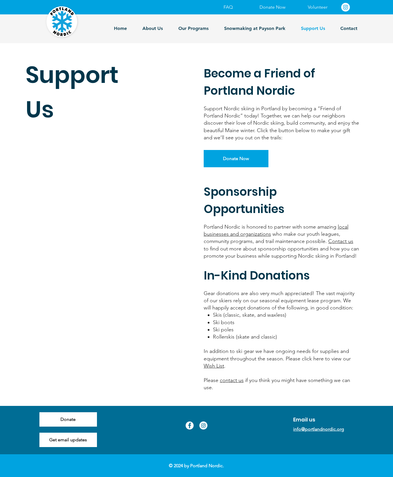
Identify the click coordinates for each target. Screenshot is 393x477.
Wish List (214, 366)
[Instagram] (345, 7)
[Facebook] (190, 425)
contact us (232, 380)
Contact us (340, 241)
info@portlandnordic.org (318, 429)
